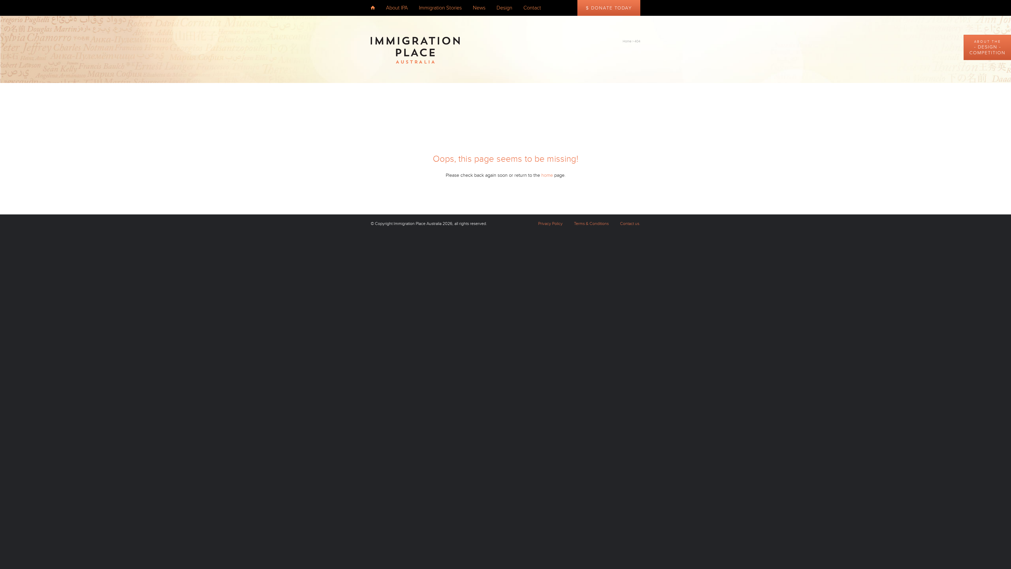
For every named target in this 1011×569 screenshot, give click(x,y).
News (479, 8)
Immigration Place (415, 50)
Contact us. (630, 223)
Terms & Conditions (591, 223)
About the (987, 48)
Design (504, 8)
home (373, 7)
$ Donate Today (609, 8)
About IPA (397, 8)
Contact (532, 8)
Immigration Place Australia (418, 223)
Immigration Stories (440, 8)
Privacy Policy (550, 223)
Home (627, 41)
